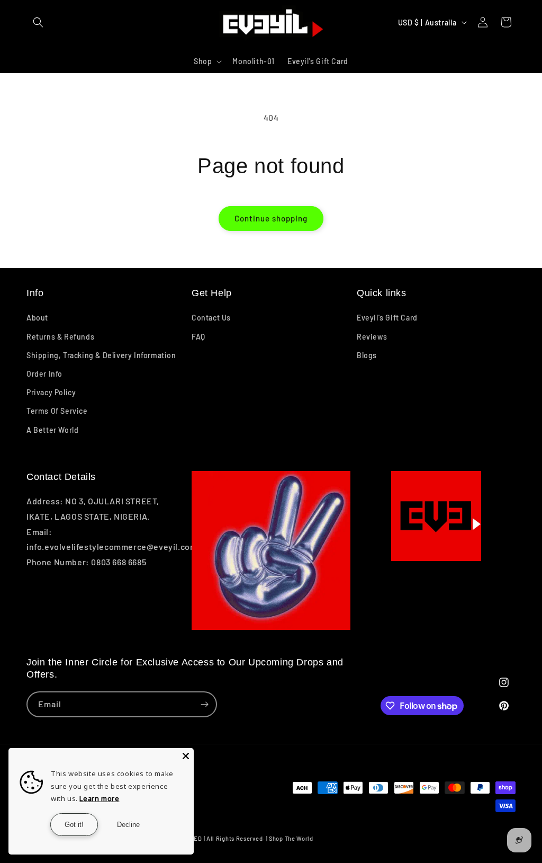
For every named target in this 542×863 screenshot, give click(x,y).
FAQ (198, 336)
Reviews (372, 336)
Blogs (367, 355)
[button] (38, 22)
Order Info (44, 373)
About (37, 317)
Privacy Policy (51, 392)
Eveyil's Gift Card (387, 317)
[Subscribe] (204, 704)
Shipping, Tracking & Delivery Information (101, 355)
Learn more (99, 798)
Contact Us (211, 317)
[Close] (185, 756)
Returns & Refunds (60, 336)
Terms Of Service (57, 410)
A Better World (52, 429)
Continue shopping (271, 218)
